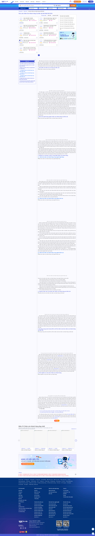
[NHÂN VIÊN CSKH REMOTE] (41, 34)
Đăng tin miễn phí (77, 1)
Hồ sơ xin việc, (21, 479)
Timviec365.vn (57, 416)
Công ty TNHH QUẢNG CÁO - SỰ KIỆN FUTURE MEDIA (49, 41)
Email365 (65, 493)
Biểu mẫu (50, 493)
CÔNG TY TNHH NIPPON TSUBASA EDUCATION (29, 26)
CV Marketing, (52, 481)
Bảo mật (20, 498)
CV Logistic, (26, 484)
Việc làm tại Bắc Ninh (38, 515)
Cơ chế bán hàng (22, 511)
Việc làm (16, 1)
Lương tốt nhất (55, 15)
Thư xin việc (36, 493)
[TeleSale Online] (21, 34)
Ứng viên (27, 1)
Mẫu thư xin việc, (57, 479)
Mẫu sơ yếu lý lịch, (63, 479)
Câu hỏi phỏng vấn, (22, 481)
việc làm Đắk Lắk (70, 414)
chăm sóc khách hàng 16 (67, 450)
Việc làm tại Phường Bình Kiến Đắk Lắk (67, 18)
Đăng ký (90, 1)
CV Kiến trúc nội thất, (33, 482)
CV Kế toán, (28, 481)
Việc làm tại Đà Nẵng (38, 507)
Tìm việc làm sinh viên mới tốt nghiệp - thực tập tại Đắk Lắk (51, 412)
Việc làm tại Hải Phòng (38, 508)
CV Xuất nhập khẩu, (69, 481)
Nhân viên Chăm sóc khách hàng (30, 47)
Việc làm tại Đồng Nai (38, 513)
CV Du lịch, (59, 482)
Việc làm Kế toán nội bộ (67, 505)
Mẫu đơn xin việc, (50, 479)
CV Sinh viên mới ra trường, (23, 482)
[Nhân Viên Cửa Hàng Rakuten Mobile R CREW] (21, 27)
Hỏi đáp (20, 493)
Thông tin (20, 492)
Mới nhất (49, 15)
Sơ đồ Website (21, 501)
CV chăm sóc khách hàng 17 (54, 450)
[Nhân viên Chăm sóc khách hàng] (21, 49)
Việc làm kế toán (52, 515)
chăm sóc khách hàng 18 (40, 450)
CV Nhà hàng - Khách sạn (33, 484)
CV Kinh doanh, (33, 481)
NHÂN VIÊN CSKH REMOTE (49, 32)
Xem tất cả (73, 428)
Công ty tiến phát (26, 41)
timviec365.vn (60, 355)
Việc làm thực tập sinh (67, 512)
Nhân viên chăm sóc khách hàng (29, 40)
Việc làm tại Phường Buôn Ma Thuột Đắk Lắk (67, 29)
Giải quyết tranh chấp (22, 500)
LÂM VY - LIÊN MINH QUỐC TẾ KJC (29, 19)
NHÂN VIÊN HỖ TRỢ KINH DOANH (50, 25)
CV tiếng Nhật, (43, 479)
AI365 (20, 505)
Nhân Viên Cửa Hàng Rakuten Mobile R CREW (30, 25)
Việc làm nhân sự (52, 510)
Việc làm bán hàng (52, 512)
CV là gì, (69, 479)
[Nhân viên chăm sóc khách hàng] (21, 42)
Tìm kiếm (73, 5)
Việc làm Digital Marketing (68, 507)
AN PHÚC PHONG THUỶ (27, 34)
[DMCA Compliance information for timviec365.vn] (26, 532)
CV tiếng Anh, (26, 479)
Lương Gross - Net (66, 492)
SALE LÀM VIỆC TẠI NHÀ (28, 18)
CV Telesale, (69, 482)
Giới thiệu (20, 490)
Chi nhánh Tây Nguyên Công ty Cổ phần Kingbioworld (30, 48)
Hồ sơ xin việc (36, 495)
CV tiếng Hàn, (37, 479)
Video (20, 503)
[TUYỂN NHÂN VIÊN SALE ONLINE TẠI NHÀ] (41, 42)
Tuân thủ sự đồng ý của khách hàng (25, 508)
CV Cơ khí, (63, 481)
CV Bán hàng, (47, 481)
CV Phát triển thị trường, (51, 482)
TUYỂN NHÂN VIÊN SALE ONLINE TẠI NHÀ (51, 40)
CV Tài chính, (21, 484)
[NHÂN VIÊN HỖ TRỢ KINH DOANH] (41, 27)
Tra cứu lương (65, 490)
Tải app (64, 495)
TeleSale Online (26, 32)
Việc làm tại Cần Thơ (38, 512)
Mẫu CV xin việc (37, 492)
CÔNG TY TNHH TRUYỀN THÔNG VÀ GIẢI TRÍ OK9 (50, 34)
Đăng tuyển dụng (52, 490)
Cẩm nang (32, 1)
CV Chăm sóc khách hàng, (42, 482)
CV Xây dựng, (58, 481)
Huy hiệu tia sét (21, 506)
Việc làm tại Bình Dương (38, 510)
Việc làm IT (51, 508)
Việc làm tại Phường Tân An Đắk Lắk (66, 22)
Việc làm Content (66, 515)
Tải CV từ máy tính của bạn (27, 463)
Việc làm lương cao (52, 513)
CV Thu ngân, (63, 482)
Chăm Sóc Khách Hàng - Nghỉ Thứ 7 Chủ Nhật (50, 18)
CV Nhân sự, (42, 481)
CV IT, (38, 481)
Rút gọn (56, 420)
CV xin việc (22, 1)
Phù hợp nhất (43, 15)
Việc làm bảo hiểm (52, 507)
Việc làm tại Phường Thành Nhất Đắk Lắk (67, 24)
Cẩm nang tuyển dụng (53, 492)
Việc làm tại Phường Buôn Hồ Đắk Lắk (66, 26)
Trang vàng (36, 498)
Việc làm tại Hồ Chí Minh (38, 505)
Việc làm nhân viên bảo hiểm (68, 513)
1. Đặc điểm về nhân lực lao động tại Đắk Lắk (26, 63)
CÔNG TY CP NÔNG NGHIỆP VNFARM (49, 19)
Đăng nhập (85, 1)
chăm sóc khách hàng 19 (26, 450)
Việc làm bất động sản (53, 505)
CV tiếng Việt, (32, 479)
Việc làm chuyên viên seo (67, 508)
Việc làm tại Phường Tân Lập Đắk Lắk (66, 20)
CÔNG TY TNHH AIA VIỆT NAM (48, 26)
